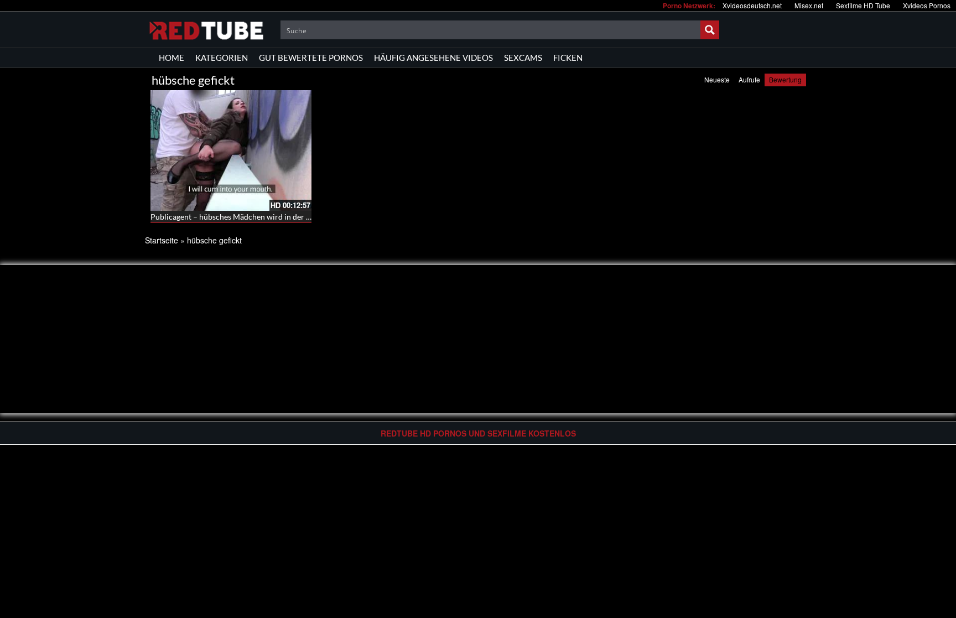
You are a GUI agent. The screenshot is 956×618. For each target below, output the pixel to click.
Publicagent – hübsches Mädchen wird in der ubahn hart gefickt (259, 216)
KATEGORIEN (221, 58)
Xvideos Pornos (926, 5)
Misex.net (808, 5)
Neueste (717, 79)
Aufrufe (749, 79)
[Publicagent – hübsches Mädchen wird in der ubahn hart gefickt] (230, 150)
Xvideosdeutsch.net (752, 5)
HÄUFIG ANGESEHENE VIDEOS (433, 58)
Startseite (161, 240)
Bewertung (785, 79)
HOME (171, 58)
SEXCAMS (523, 58)
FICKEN (568, 58)
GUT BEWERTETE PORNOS (311, 58)
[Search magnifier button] (709, 29)
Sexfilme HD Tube (863, 5)
